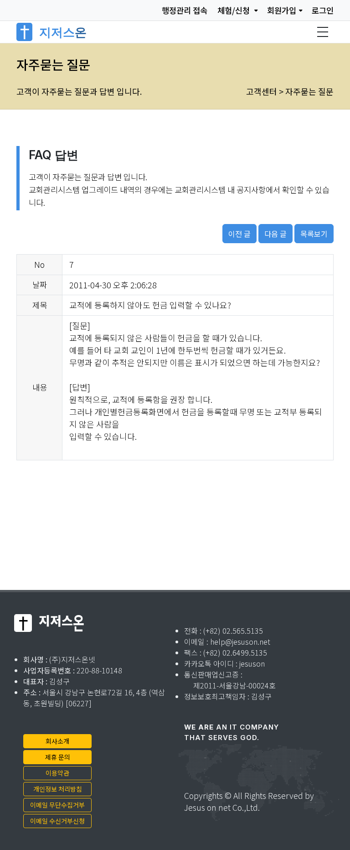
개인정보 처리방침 (57, 788)
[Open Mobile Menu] (322, 31)
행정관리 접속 (184, 10)
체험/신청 (234, 10)
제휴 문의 (57, 756)
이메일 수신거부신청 (57, 820)
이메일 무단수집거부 (57, 804)
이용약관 (57, 772)
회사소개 (57, 741)
